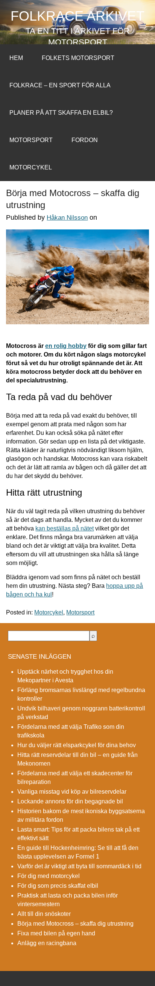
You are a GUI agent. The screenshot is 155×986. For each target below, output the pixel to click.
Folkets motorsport (78, 58)
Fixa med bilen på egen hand (56, 933)
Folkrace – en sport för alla (60, 85)
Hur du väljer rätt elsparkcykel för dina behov (76, 745)
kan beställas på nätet (64, 528)
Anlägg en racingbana (46, 943)
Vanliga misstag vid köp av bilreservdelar (71, 791)
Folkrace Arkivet (77, 16)
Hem (16, 58)
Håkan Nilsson (67, 217)
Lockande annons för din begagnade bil (70, 801)
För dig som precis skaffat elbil (57, 886)
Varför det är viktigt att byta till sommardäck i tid (79, 866)
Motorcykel (30, 167)
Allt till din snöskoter (44, 914)
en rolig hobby (66, 346)
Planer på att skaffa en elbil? (61, 112)
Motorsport (31, 140)
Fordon (84, 140)
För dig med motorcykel (48, 876)
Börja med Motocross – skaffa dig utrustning (75, 923)
